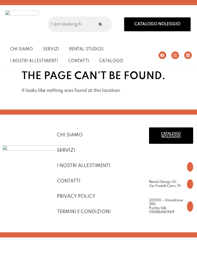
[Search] (100, 24)
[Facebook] (162, 55)
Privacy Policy (76, 196)
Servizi (51, 49)
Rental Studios (86, 49)
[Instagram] (175, 55)
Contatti (78, 61)
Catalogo (111, 61)
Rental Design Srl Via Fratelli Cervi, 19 (165, 184)
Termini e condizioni (84, 212)
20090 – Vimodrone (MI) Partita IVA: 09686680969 (166, 206)
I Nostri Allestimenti (34, 61)
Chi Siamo (21, 49)
